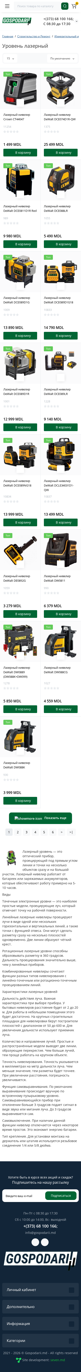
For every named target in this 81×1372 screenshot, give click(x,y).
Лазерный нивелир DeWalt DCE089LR (57, 391)
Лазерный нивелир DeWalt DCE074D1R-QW (60, 117)
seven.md (57, 1360)
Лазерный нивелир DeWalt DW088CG (57, 670)
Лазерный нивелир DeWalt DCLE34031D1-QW (59, 485)
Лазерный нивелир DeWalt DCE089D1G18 (58, 300)
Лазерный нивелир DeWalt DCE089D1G (16, 300)
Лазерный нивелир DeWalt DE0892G (16, 578)
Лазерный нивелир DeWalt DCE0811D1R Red (20, 208)
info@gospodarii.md (40, 1232)
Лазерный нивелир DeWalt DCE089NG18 (17, 483)
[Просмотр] (20, 103)
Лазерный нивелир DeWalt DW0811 (57, 578)
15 (9, 58)
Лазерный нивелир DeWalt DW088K (16, 765)
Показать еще (55, 818)
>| (71, 832)
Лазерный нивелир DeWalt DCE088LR (57, 208)
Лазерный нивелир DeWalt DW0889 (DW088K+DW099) (16, 672)
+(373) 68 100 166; (58, 19)
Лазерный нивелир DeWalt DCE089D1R (16, 391)
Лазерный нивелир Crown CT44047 (16, 117)
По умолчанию (60, 58)
